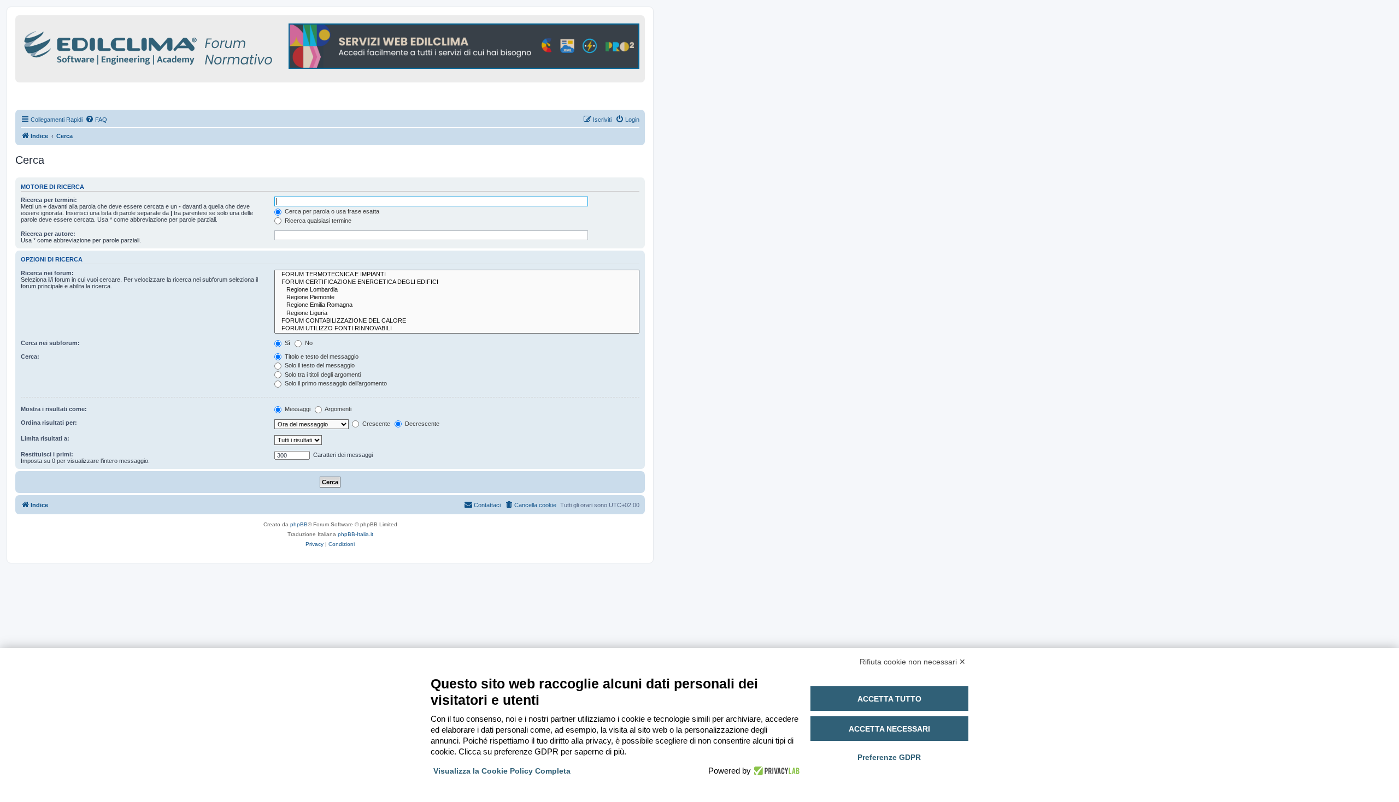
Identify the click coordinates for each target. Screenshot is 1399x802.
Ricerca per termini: (49, 200)
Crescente (375, 423)
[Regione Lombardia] (456, 290)
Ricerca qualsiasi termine (317, 220)
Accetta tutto (889, 698)
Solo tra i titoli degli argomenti (322, 374)
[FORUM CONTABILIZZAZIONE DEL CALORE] (456, 321)
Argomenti (337, 409)
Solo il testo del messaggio (319, 365)
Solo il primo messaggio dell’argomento (335, 383)
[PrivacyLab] (775, 770)
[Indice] (195, 46)
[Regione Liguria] (456, 313)
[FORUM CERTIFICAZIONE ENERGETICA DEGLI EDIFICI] (456, 282)
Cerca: (30, 356)
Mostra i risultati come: (54, 409)
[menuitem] (96, 119)
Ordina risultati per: (49, 422)
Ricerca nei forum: (47, 273)
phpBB (299, 524)
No (308, 343)
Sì (286, 343)
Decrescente (421, 423)
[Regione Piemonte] (456, 297)
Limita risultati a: (45, 438)
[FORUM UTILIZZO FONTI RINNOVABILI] (456, 328)
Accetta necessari (889, 728)
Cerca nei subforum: (50, 343)
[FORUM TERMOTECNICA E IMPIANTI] (456, 274)
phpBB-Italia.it (355, 534)
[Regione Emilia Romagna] (456, 305)
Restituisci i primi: (47, 454)
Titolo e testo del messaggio (320, 356)
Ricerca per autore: (48, 233)
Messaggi (296, 409)
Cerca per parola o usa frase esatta (331, 211)
